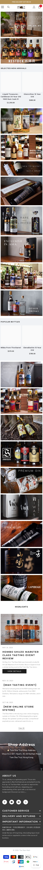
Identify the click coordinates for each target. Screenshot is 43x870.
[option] (11, 88)
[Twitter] (25, 802)
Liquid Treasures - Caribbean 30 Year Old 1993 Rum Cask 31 (11, 96)
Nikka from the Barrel (11, 348)
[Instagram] (11, 802)
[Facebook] (4, 802)
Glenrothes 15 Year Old (32, 95)
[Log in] (34, 7)
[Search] (8, 7)
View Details (14, 671)
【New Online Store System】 (18, 708)
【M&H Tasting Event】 (20, 685)
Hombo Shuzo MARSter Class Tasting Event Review (20, 655)
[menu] (2, 7)
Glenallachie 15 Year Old (32, 349)
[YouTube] (18, 802)
